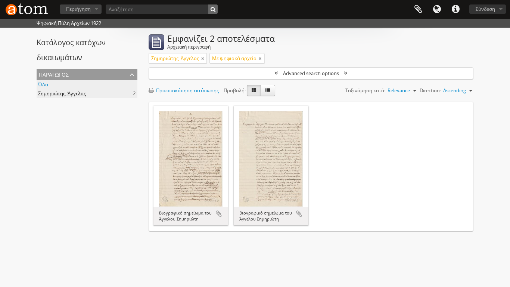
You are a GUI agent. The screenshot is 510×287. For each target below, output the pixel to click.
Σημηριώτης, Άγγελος (62, 93)
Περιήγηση (78, 9)
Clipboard (418, 9)
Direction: (430, 90)
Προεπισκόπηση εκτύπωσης (187, 90)
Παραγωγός (54, 74)
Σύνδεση (485, 9)
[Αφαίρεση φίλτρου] (202, 58)
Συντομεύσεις (455, 9)
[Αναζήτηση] (213, 9)
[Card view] (254, 90)
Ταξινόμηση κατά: (365, 90)
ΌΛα (43, 84)
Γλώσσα (436, 9)
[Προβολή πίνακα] (268, 90)
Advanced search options (311, 73)
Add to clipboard (219, 213)
